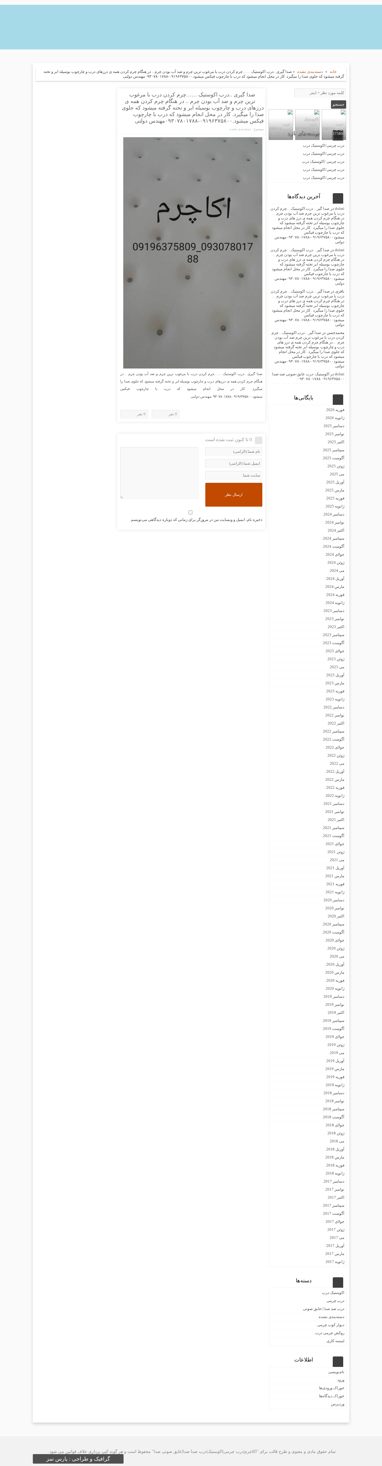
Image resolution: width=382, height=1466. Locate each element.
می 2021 (337, 860)
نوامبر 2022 (334, 715)
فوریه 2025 (335, 498)
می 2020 (337, 956)
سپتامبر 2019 (333, 1020)
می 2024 (337, 570)
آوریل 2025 (335, 482)
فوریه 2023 (335, 691)
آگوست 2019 (333, 1028)
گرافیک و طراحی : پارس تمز (78, 1459)
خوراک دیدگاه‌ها (331, 1396)
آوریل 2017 (335, 1245)
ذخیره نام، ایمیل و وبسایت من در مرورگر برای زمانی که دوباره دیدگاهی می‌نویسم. (196, 519)
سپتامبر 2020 (333, 924)
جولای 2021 (335, 843)
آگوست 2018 (333, 1117)
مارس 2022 (334, 779)
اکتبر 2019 (336, 1012)
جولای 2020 (335, 940)
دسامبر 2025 (334, 426)
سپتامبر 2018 (333, 1109)
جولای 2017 (335, 1221)
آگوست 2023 (333, 643)
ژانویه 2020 (335, 988)
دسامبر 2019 (334, 996)
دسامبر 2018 (334, 1093)
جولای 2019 (335, 1036)
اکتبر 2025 (336, 442)
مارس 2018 (334, 1157)
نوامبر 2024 (334, 522)
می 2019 (337, 1052)
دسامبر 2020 (334, 900)
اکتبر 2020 (336, 916)
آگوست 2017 (333, 1213)
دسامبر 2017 (334, 1181)
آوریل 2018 (335, 1149)
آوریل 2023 (335, 675)
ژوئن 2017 (335, 1229)
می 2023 (337, 667)
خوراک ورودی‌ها (331, 1388)
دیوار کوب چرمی (330, 1325)
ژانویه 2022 (335, 795)
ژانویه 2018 (335, 1173)
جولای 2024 (335, 554)
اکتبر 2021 (336, 819)
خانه (333, 71)
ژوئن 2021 (335, 852)
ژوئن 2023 (335, 659)
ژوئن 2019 (335, 1044)
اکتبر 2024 (336, 530)
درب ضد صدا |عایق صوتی (323, 1308)
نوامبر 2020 (334, 908)
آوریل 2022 (335, 771)
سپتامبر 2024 (333, 538)
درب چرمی (335, 1300)
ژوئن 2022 (335, 755)
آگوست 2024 (333, 546)
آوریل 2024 (335, 578)
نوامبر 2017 (334, 1189)
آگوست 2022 (333, 739)
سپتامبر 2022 (333, 731)
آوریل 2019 (335, 1060)
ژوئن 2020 (335, 948)
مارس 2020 (334, 972)
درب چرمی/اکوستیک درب (323, 145)
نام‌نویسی (336, 1372)
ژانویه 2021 (335, 892)
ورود (340, 1380)
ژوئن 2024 (335, 562)
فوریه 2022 (335, 787)
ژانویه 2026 (335, 418)
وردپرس (337, 1404)
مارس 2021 (334, 876)
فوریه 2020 (335, 980)
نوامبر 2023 (334, 618)
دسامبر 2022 (334, 707)
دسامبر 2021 (334, 803)
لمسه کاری (335, 1341)
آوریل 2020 (335, 964)
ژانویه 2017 (335, 1261)
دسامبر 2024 (334, 514)
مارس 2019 (334, 1069)
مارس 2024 (334, 586)
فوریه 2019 (335, 1077)
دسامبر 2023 (334, 610)
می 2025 (337, 474)
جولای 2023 (335, 651)
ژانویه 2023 (335, 699)
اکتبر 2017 (336, 1197)
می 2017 (337, 1237)
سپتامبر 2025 (333, 450)
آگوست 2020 (333, 932)
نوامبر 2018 (334, 1101)
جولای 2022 (335, 747)
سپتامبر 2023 (333, 635)
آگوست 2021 (333, 835)
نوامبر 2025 (334, 434)
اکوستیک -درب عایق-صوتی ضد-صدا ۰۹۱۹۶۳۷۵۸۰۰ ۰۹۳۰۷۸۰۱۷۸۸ (308, 376)
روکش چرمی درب (329, 1333)
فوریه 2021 (335, 884)
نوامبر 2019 (334, 1004)
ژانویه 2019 (335, 1085)
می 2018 (337, 1141)
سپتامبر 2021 (333, 827)
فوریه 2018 (335, 1165)
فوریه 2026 (335, 410)
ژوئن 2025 (335, 466)
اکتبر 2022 (336, 723)
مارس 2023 (334, 683)
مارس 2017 (334, 1253)
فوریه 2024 (335, 594)
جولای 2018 (335, 1125)
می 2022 (337, 763)
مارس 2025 (334, 490)
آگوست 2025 (333, 458)
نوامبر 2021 (334, 811)
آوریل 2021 (335, 868)
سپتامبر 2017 (333, 1205)
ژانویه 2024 (335, 602)
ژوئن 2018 (335, 1133)
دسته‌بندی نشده (310, 71)
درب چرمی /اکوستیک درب (323, 161)
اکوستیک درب (333, 1292)
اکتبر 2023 (336, 627)
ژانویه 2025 (335, 506)
